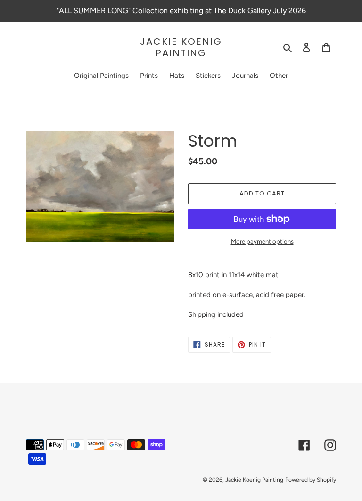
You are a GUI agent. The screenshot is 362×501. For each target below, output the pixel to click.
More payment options (262, 241)
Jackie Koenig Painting (181, 47)
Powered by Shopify (310, 479)
